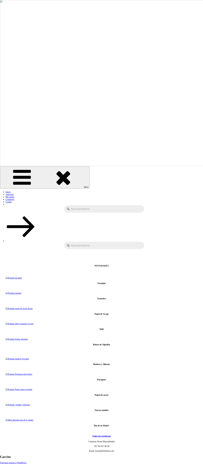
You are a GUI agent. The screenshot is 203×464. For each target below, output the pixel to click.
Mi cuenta (10, 197)
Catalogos (10, 199)
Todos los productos (101, 436)
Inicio (8, 192)
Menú (86, 187)
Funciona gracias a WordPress (13, 463)
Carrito (9, 202)
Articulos (10, 194)
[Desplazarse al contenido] (20, 236)
